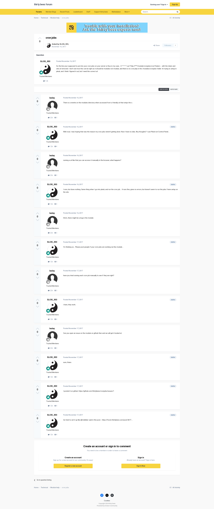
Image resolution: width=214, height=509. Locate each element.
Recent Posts (64, 12)
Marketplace (116, 12)
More (126, 12)
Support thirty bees (101, 12)
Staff (88, 12)
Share (157, 45)
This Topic (169, 12)
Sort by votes (164, 89)
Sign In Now (141, 466)
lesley (52, 98)
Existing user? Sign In (158, 4)
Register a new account (73, 466)
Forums (39, 12)
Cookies (107, 501)
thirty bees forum (43, 4)
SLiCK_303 (64, 44)
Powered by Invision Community (107, 506)
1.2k (46, 81)
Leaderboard (77, 12)
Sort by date (174, 89)
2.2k (51, 117)
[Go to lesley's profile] (52, 106)
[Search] (177, 12)
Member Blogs (51, 12)
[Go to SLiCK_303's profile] (48, 45)
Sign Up (175, 4)
